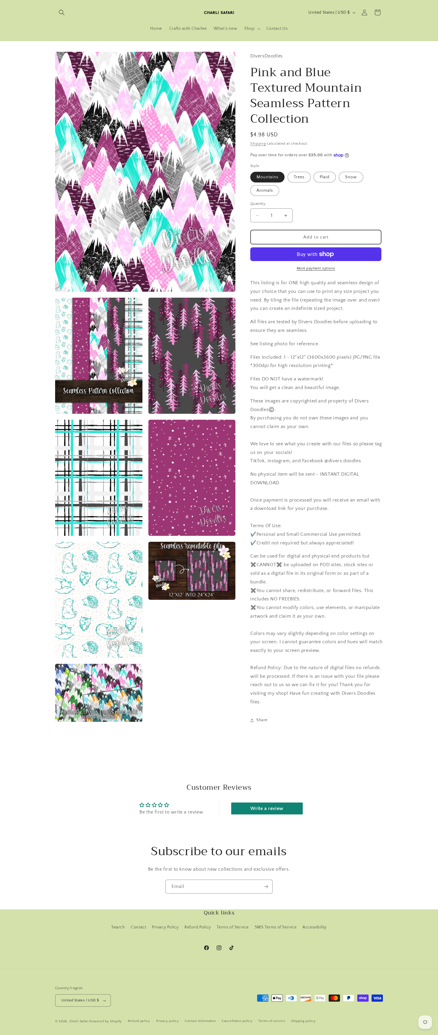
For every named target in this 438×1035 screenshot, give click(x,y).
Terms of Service (233, 927)
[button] (61, 12)
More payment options (316, 268)
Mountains (267, 177)
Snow (351, 177)
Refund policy (139, 1021)
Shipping (258, 144)
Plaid (325, 177)
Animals (265, 190)
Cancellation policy (237, 1021)
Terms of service (271, 1021)
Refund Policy (197, 927)
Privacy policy (167, 1021)
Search (118, 927)
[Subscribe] (265, 887)
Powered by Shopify (105, 1021)
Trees (299, 177)
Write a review (266, 808)
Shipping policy (303, 1021)
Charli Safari (78, 1021)
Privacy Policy (165, 927)
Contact (138, 927)
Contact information (200, 1021)
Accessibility (314, 927)
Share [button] (262, 720)
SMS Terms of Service (276, 927)
